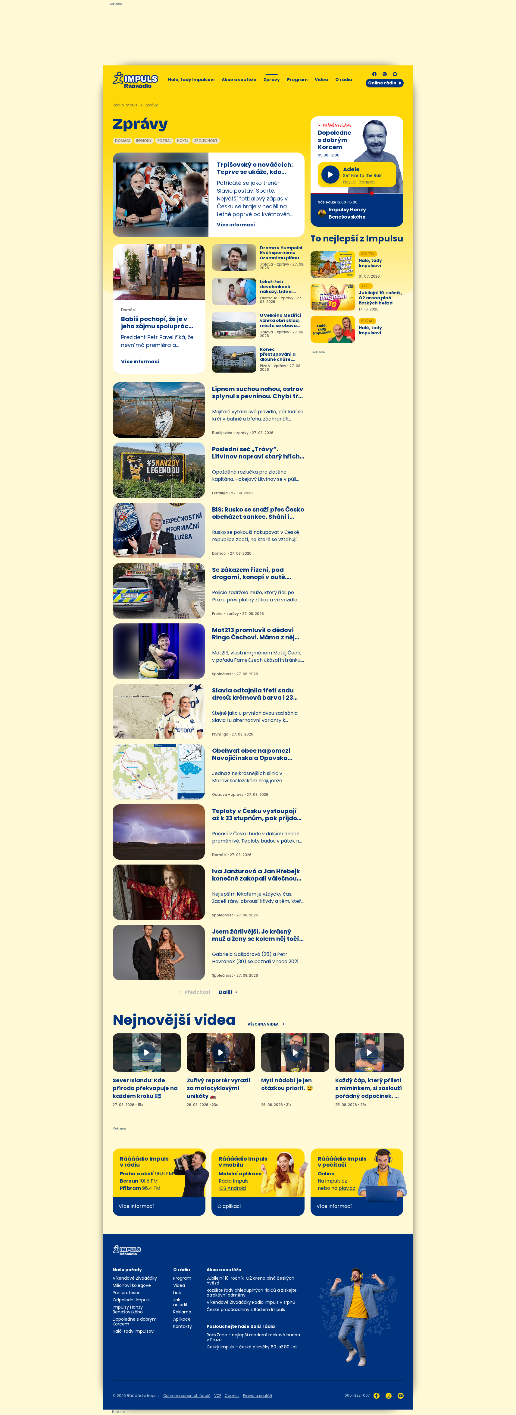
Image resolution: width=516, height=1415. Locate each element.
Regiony (144, 140)
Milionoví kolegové (132, 1285)
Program (297, 80)
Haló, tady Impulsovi (191, 80)
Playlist (349, 182)
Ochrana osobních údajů (187, 1395)
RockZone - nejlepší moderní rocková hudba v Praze (253, 1337)
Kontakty (182, 1326)
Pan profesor (126, 1292)
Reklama (182, 1311)
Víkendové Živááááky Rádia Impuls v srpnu (251, 1302)
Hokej (182, 140)
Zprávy (272, 80)
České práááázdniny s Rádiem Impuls (246, 1309)
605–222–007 (357, 1395)
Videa (321, 80)
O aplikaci (229, 1206)
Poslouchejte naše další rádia (241, 1326)
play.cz (347, 1188)
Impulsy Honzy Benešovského (128, 1309)
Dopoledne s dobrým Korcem (135, 1321)
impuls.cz (336, 1180)
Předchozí (198, 992)
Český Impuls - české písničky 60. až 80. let (252, 1346)
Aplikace (182, 1319)
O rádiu (181, 1270)
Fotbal (164, 140)
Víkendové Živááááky (135, 1278)
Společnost (205, 140)
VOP (217, 1395)
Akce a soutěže (239, 80)
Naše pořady (127, 1270)
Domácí (122, 140)
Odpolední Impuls (131, 1299)
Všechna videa (263, 1024)
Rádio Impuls (125, 105)
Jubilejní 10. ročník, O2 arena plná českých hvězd (250, 1280)
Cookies (232, 1395)
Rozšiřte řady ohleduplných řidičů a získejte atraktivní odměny (252, 1292)
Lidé (177, 1292)
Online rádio (382, 83)
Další (225, 992)
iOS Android (232, 1188)
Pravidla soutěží (257, 1395)
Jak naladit (180, 1302)
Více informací (236, 224)
